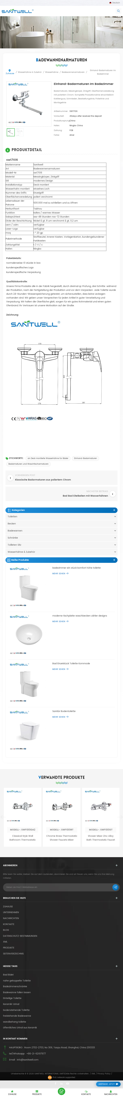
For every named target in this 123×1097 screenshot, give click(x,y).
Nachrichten (11, 918)
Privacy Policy (104, 1073)
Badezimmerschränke (15, 986)
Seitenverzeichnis (13, 954)
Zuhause (10, 73)
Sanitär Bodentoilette (64, 711)
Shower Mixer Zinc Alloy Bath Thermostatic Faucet (100, 838)
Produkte (8, 948)
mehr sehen (58, 573)
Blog (6, 930)
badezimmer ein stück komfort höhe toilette (76, 568)
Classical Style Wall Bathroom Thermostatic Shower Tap (22, 838)
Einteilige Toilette (12, 998)
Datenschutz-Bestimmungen (20, 936)
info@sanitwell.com (27, 1060)
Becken (12, 524)
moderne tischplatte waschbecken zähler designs (79, 615)
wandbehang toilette (14, 1022)
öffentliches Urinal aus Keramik (20, 1027)
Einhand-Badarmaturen (85, 458)
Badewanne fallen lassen (17, 992)
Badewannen (15, 531)
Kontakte (8, 924)
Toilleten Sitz (14, 545)
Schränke (13, 538)
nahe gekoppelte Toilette (17, 980)
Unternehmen (11, 912)
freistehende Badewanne (17, 1016)
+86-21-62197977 (36, 1054)
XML (93, 1073)
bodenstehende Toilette (16, 1010)
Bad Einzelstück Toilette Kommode (71, 663)
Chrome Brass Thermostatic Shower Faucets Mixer (61, 838)
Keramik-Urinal (11, 1004)
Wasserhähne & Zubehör (21, 552)
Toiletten (12, 516)
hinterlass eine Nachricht (61, 1091)
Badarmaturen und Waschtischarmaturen (28, 464)
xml (5, 942)
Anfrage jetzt (106, 1084)
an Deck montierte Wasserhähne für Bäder (48, 458)
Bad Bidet (8, 974)
